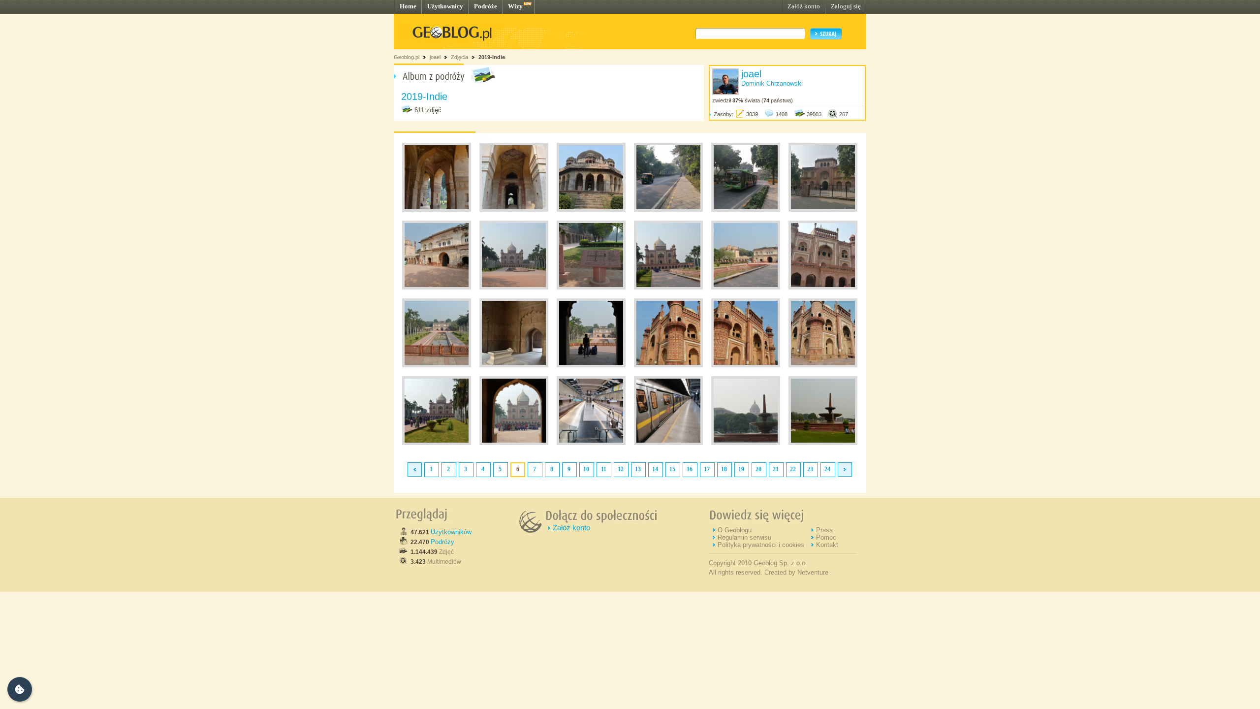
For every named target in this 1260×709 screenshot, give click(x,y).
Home (408, 6)
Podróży (442, 542)
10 (586, 469)
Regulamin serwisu (744, 537)
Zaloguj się (846, 6)
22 (793, 469)
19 (741, 469)
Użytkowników (451, 532)
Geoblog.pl (406, 57)
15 (672, 469)
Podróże (485, 6)
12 (621, 469)
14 (655, 469)
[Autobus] (745, 210)
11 (603, 469)
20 (758, 469)
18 (724, 469)
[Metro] (668, 443)
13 (638, 469)
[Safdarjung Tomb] (513, 287)
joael (435, 57)
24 (827, 469)
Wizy (515, 6)
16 (690, 469)
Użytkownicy (445, 6)
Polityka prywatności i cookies (761, 544)
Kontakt (827, 544)
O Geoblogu (735, 530)
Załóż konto (804, 6)
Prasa (824, 530)
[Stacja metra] (591, 443)
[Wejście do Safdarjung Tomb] (822, 210)
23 (810, 469)
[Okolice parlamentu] (745, 443)
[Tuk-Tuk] (668, 210)
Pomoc (826, 537)
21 (776, 469)
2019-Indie (491, 57)
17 (707, 469)
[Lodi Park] (436, 210)
